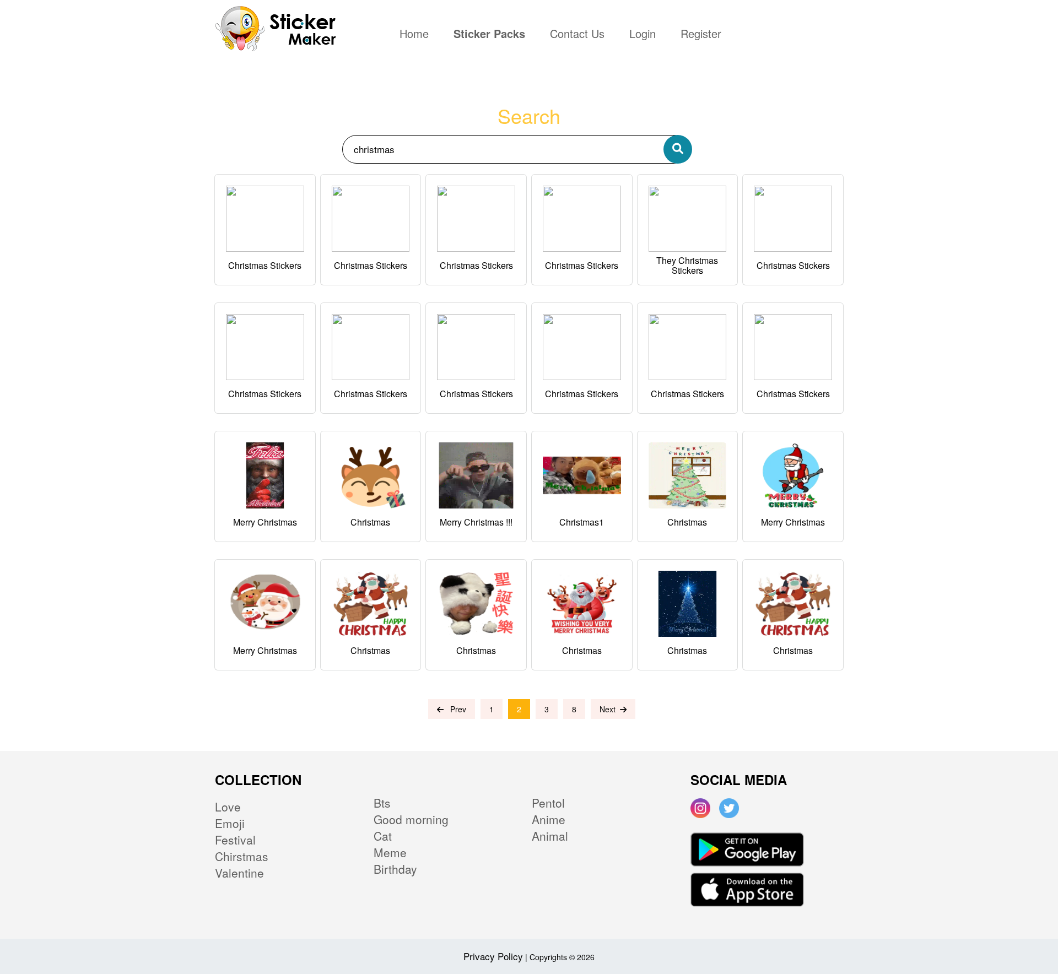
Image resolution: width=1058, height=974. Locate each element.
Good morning (411, 819)
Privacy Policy (493, 956)
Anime (548, 819)
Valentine (239, 872)
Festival (235, 839)
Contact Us (577, 34)
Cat (383, 835)
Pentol (548, 802)
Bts (382, 802)
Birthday (395, 869)
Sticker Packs (489, 34)
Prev (455, 709)
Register (701, 34)
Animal (550, 835)
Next (610, 709)
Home (417, 34)
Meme (390, 852)
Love (228, 806)
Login (642, 34)
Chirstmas (241, 856)
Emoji (230, 823)
